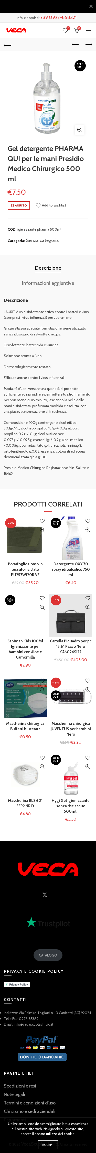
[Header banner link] (43, 6)
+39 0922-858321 (58, 17)
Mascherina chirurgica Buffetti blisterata (25, 726)
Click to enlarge (79, 130)
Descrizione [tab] (48, 268)
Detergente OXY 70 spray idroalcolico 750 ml (71, 569)
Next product (88, 45)
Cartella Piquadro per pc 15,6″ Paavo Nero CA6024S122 (70, 646)
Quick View (42, 530)
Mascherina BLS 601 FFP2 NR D (25, 803)
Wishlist (68, 28)
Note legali (14, 1094)
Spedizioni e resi (20, 1086)
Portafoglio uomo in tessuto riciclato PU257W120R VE (25, 569)
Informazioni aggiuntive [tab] (48, 283)
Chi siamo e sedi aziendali (29, 1111)
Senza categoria (42, 240)
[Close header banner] (91, 6)
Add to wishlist (54, 205)
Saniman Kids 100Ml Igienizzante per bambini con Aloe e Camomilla (25, 649)
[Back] (7, 45)
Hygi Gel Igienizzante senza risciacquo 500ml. (71, 806)
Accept (48, 1145)
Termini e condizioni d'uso (30, 1103)
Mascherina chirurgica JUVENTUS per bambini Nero (71, 729)
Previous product (75, 45)
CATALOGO (48, 955)
